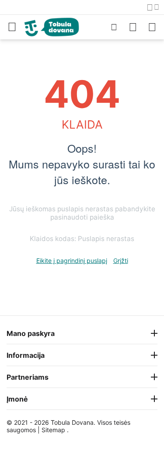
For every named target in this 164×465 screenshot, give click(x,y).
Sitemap (53, 430)
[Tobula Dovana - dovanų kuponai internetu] (52, 26)
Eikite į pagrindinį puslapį (71, 260)
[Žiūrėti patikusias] (133, 27)
